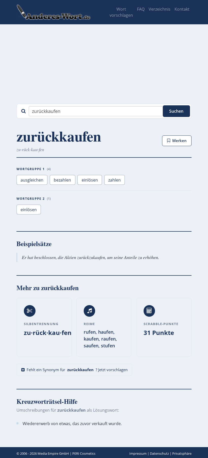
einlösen (90, 180)
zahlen (114, 180)
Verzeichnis (159, 9)
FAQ (141, 9)
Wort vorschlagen (121, 12)
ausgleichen (32, 180)
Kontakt (182, 9)
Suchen (176, 111)
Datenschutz (159, 453)
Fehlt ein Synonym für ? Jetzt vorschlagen (77, 369)
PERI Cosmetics (83, 453)
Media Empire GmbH (53, 453)
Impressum (138, 453)
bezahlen (62, 180)
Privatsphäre (182, 453)
